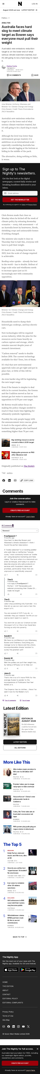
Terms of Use (7, 1016)
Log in (35, 4)
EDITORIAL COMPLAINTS (12, 1003)
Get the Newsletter (20, 200)
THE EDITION (7, 986)
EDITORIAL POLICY (10, 999)
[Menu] (3, 3)
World (9, 890)
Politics (4, 18)
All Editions (20, 748)
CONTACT (6, 994)
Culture (10, 861)
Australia (15, 457)
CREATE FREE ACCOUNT (20, 510)
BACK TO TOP (18, 937)
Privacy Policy (32, 204)
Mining (13, 445)
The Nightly (29, 466)
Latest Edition (20, 742)
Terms (23, 204)
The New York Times (14, 876)
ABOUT (5, 990)
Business (16, 819)
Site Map (6, 1020)
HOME (5, 982)
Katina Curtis (12, 66)
